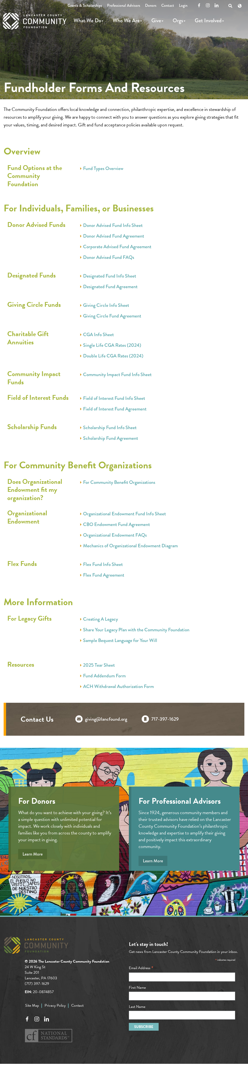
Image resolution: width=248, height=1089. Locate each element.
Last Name (137, 1007)
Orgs (178, 20)
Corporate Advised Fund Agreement (117, 247)
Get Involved (208, 20)
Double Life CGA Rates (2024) (113, 356)
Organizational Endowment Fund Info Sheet (124, 514)
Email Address (141, 968)
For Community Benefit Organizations (119, 482)
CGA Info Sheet (98, 335)
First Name (137, 987)
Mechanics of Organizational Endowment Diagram (130, 546)
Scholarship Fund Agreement (110, 438)
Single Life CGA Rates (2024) (112, 345)
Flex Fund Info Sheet (103, 564)
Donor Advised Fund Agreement (113, 236)
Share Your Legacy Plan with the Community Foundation (136, 630)
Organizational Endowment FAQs (115, 535)
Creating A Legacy (100, 619)
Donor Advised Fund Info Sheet (113, 225)
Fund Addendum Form (104, 676)
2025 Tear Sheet (99, 665)
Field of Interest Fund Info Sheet (114, 398)
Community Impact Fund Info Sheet (117, 375)
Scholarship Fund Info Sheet (110, 428)
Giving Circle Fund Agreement (112, 316)
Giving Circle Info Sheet (106, 305)
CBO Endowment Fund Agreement (116, 524)
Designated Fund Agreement (110, 287)
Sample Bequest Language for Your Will (120, 640)
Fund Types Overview (103, 168)
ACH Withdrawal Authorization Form (118, 686)
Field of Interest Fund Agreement (115, 409)
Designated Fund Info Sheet (109, 276)
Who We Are (126, 20)
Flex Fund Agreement (103, 575)
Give (156, 20)
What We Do (87, 20)
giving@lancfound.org (106, 719)
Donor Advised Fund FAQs (108, 257)
